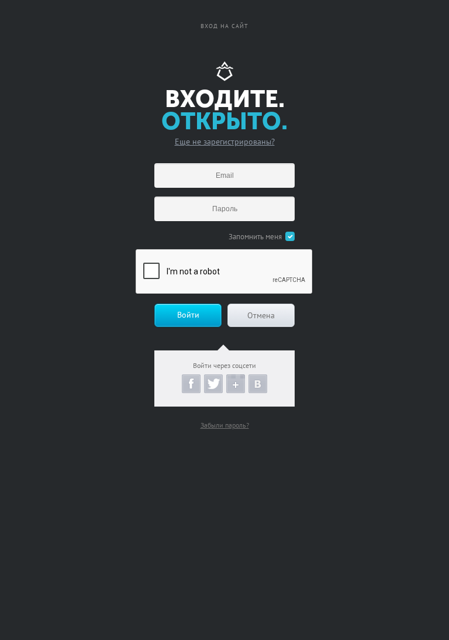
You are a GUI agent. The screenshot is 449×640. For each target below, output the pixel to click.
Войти (188, 314)
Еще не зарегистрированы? (225, 141)
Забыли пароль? (225, 425)
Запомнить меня (255, 237)
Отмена (261, 315)
